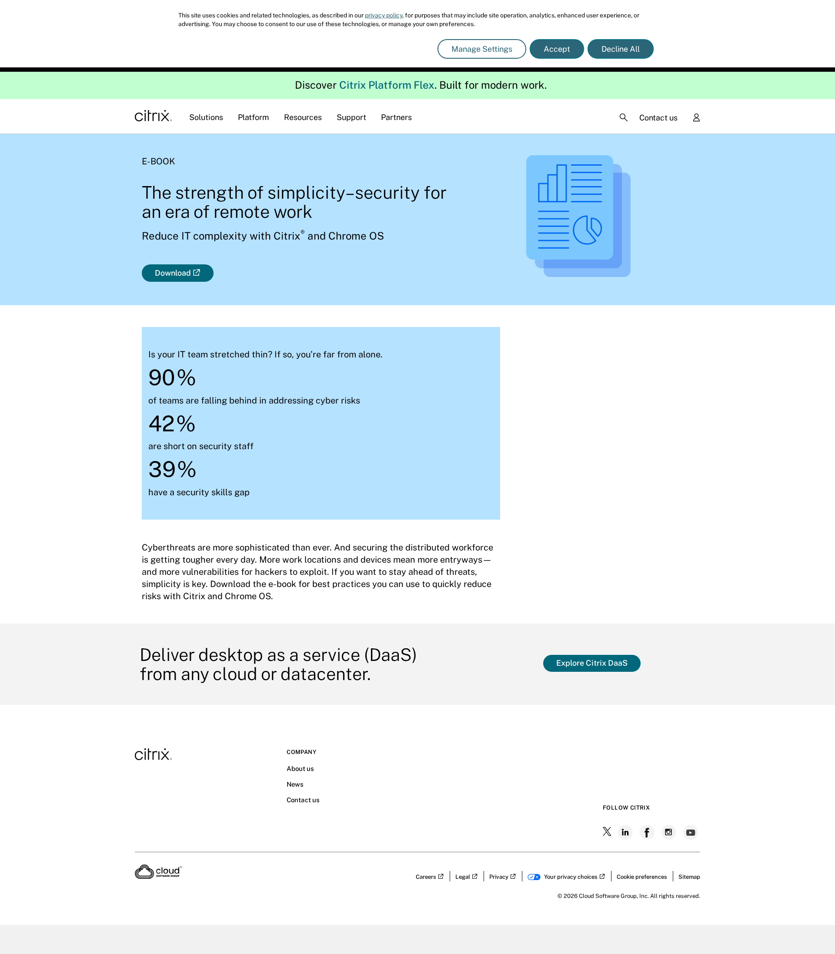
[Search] (624, 117)
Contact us (658, 117)
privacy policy (383, 15)
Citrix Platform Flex (386, 85)
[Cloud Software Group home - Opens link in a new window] (158, 876)
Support (351, 117)
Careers (426, 877)
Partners (396, 117)
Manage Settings (481, 48)
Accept (557, 48)
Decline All (620, 48)
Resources (303, 117)
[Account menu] (696, 118)
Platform (253, 117)
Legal (462, 877)
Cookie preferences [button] (642, 877)
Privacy (498, 877)
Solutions (206, 117)
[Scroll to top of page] (812, 929)
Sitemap (689, 877)
